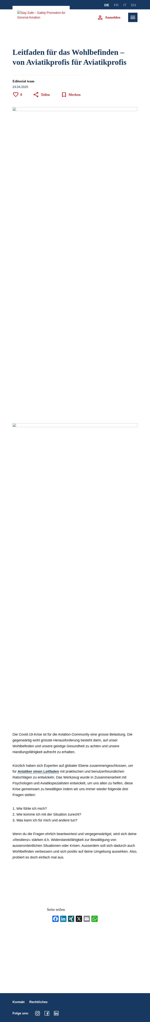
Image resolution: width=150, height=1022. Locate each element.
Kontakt (18, 1002)
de (106, 5)
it (124, 5)
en (133, 5)
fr (116, 5)
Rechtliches (38, 1002)
